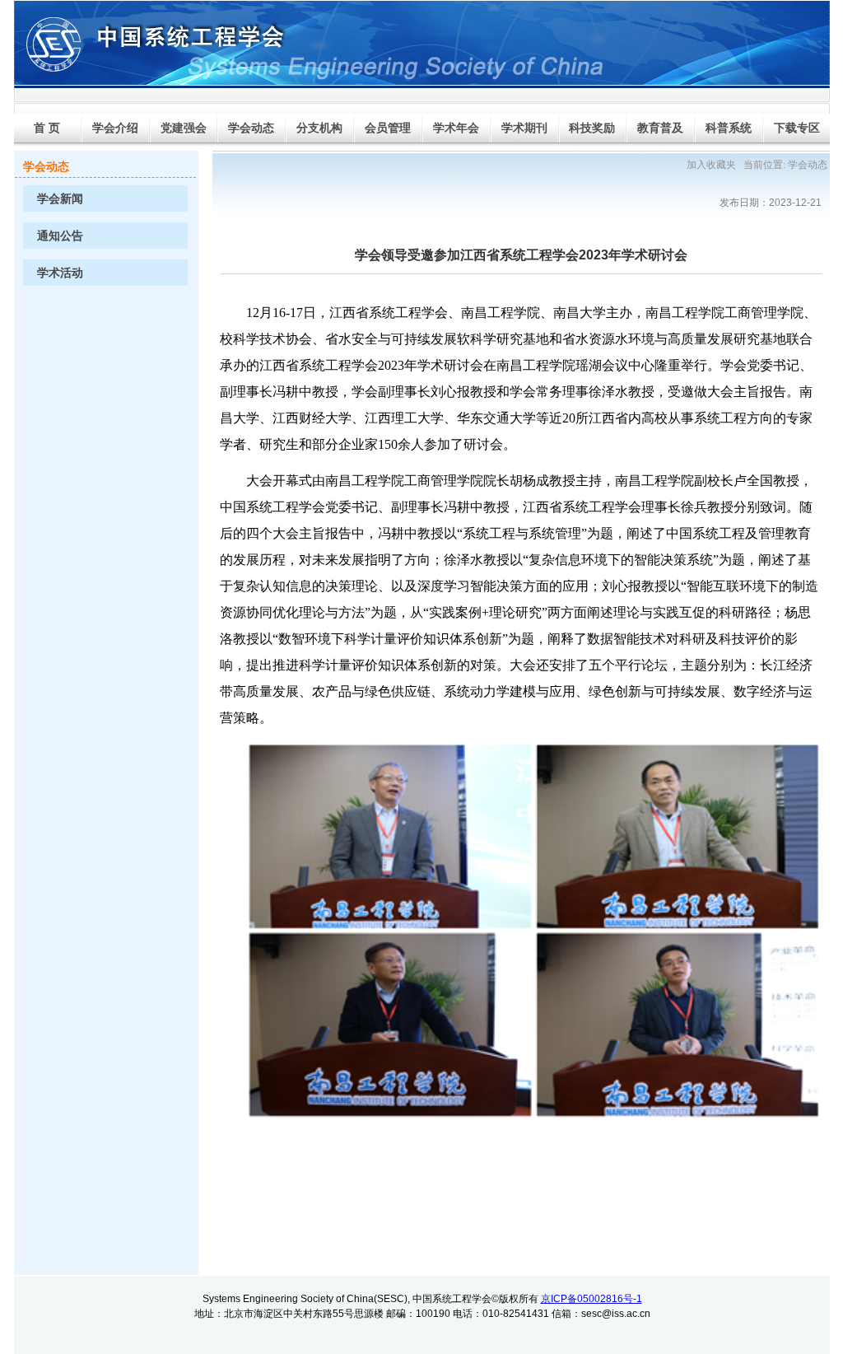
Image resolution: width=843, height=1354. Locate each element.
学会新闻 (60, 199)
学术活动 (60, 273)
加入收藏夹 (711, 164)
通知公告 (60, 236)
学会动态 (807, 164)
